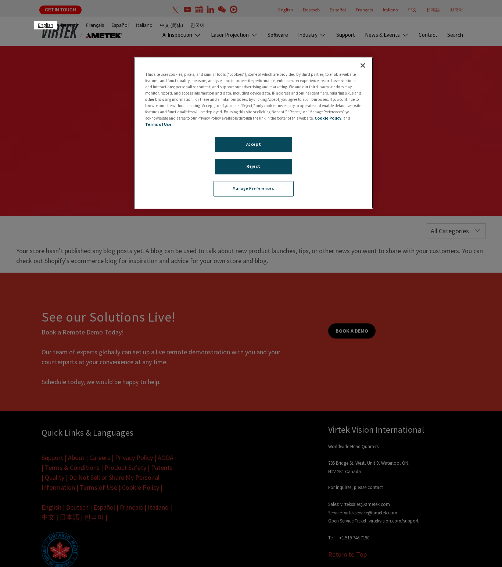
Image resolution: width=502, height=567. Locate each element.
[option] (69, 25)
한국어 (197, 25)
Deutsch (70, 25)
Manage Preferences (253, 188)
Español (120, 25)
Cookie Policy (328, 118)
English (45, 25)
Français (95, 25)
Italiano (144, 25)
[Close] (363, 65)
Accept (253, 144)
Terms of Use (158, 124)
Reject (253, 166)
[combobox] (45, 25)
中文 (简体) (171, 25)
